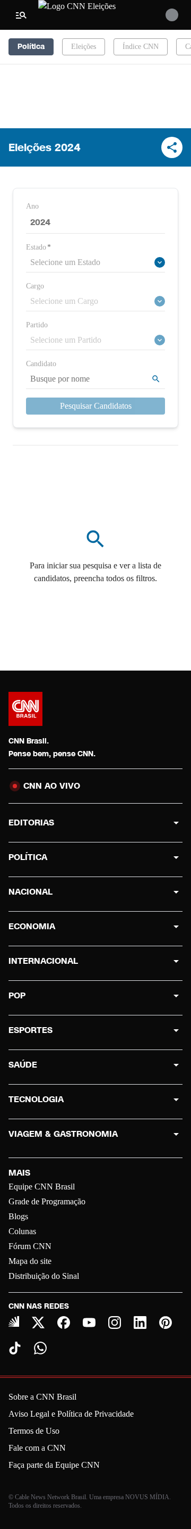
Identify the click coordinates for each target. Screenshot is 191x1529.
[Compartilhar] (172, 147)
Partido (37, 325)
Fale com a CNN (37, 1447)
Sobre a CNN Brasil (42, 1396)
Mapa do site (29, 1261)
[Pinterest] (165, 1322)
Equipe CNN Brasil (41, 1186)
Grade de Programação (46, 1201)
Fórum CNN (29, 1246)
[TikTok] (14, 1348)
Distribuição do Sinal (43, 1275)
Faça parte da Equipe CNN (54, 1464)
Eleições (83, 47)
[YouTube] (89, 1322)
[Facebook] (63, 1322)
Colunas (22, 1231)
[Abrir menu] (21, 14)
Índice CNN (141, 47)
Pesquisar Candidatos (96, 405)
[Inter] (13, 1321)
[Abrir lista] (159, 262)
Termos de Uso (33, 1430)
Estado (38, 247)
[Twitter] (38, 1322)
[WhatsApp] (40, 1348)
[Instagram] (114, 1322)
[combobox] (90, 262)
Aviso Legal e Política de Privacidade (71, 1413)
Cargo (35, 286)
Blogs (18, 1216)
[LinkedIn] (140, 1322)
